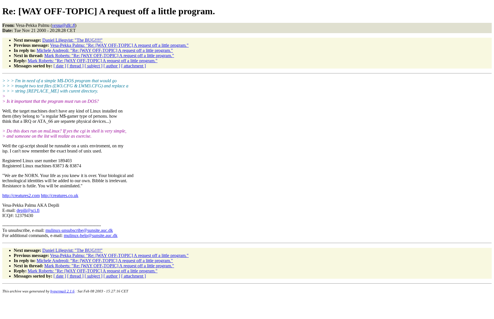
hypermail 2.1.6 (62, 291)
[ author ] (111, 65)
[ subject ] (93, 65)
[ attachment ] (133, 65)
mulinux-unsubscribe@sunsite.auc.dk (79, 230)
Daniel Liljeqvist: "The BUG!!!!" (72, 40)
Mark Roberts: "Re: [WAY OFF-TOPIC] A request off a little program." (109, 55)
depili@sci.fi (28, 210)
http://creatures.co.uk (59, 195)
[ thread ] (75, 65)
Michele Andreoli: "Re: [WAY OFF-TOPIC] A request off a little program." (105, 50)
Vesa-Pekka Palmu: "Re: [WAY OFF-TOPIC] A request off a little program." (119, 45)
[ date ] (59, 65)
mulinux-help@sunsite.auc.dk (90, 235)
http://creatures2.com (21, 195)
